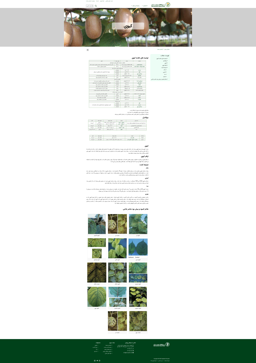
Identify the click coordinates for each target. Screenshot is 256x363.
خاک (165, 70)
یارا (96, 349)
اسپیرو (133, 139)
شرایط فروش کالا (154, 360)
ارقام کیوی (164, 65)
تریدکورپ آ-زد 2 (139, 81)
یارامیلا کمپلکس (139, 64)
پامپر (119, 124)
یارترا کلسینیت (139, 86)
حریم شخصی (160, 360)
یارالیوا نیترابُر (136, 66)
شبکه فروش (102, 1)
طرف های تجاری (108, 353)
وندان (136, 139)
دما (165, 74)
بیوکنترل (165, 61)
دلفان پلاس (139, 83)
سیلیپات (120, 127)
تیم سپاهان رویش (107, 349)
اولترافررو (139, 75)
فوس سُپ (132, 137)
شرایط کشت (164, 67)
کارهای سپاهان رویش (107, 351)
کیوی (166, 63)
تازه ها (97, 1)
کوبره (119, 122)
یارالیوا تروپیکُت (142, 66)
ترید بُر (139, 70)
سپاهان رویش (167, 49)
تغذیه (164, 76)
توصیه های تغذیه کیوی (162, 58)
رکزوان (96, 345)
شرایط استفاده (167, 360)
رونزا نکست (95, 347)
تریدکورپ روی (139, 73)
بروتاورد (123, 122)
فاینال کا (139, 99)
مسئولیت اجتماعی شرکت (90, 1)
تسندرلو (95, 351)
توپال (121, 129)
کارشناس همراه (160, 49)
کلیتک (139, 84)
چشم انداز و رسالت (107, 347)
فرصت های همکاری (109, 1)
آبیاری (164, 72)
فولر (139, 72)
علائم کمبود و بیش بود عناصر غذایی (159, 79)
